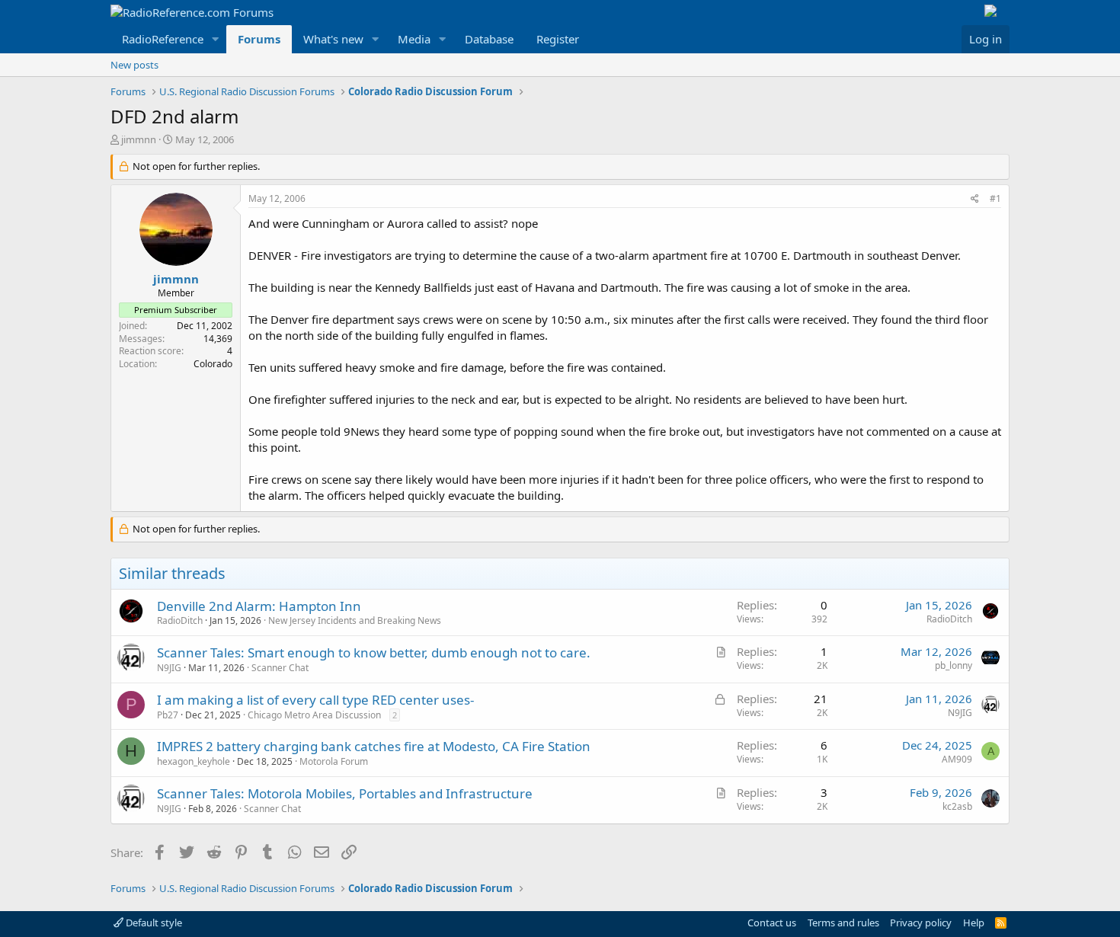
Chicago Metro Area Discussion (314, 714)
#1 (995, 198)
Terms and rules (843, 922)
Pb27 (167, 714)
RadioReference (162, 38)
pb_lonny (953, 665)
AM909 (957, 759)
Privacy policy (921, 922)
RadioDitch (180, 620)
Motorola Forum (333, 761)
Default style (152, 922)
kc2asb (957, 806)
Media (414, 38)
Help (973, 922)
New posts (134, 65)
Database (489, 38)
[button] (215, 39)
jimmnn (138, 139)
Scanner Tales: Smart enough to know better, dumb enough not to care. (373, 652)
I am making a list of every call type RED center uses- (315, 699)
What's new (333, 38)
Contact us (771, 922)
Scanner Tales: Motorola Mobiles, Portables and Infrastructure (345, 793)
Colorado (213, 363)
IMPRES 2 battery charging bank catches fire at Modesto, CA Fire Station (373, 746)
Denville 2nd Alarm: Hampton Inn (259, 606)
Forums (259, 38)
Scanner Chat (280, 667)
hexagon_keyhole (193, 761)
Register (557, 38)
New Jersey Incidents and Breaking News (354, 620)
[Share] (974, 199)
